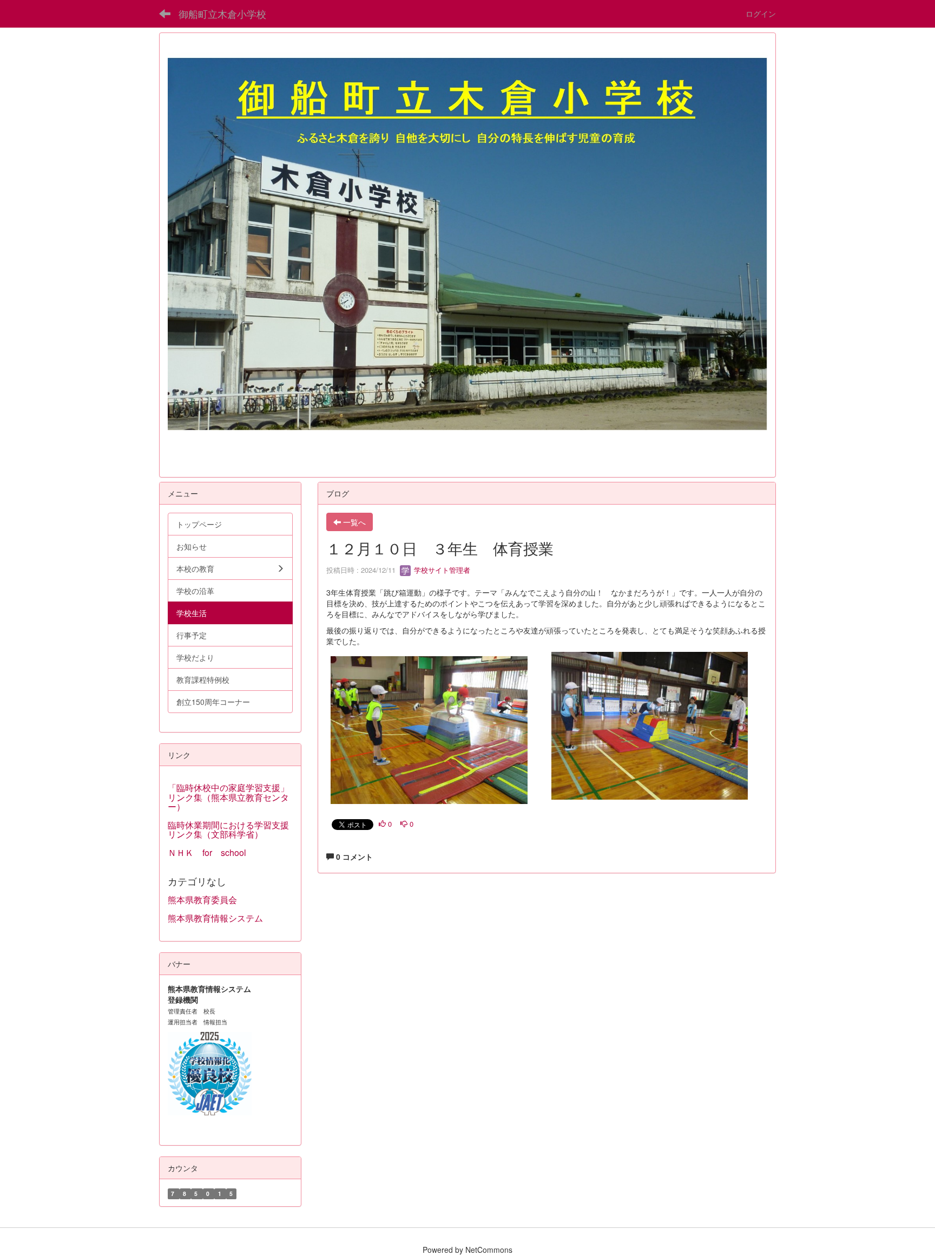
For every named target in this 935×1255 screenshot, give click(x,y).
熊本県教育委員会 (202, 899)
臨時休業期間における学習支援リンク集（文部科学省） (228, 830)
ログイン (761, 13)
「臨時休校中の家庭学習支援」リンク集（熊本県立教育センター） (228, 797)
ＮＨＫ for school (211, 852)
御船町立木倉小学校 (222, 13)
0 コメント (353, 856)
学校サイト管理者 (441, 570)
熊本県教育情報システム (215, 918)
